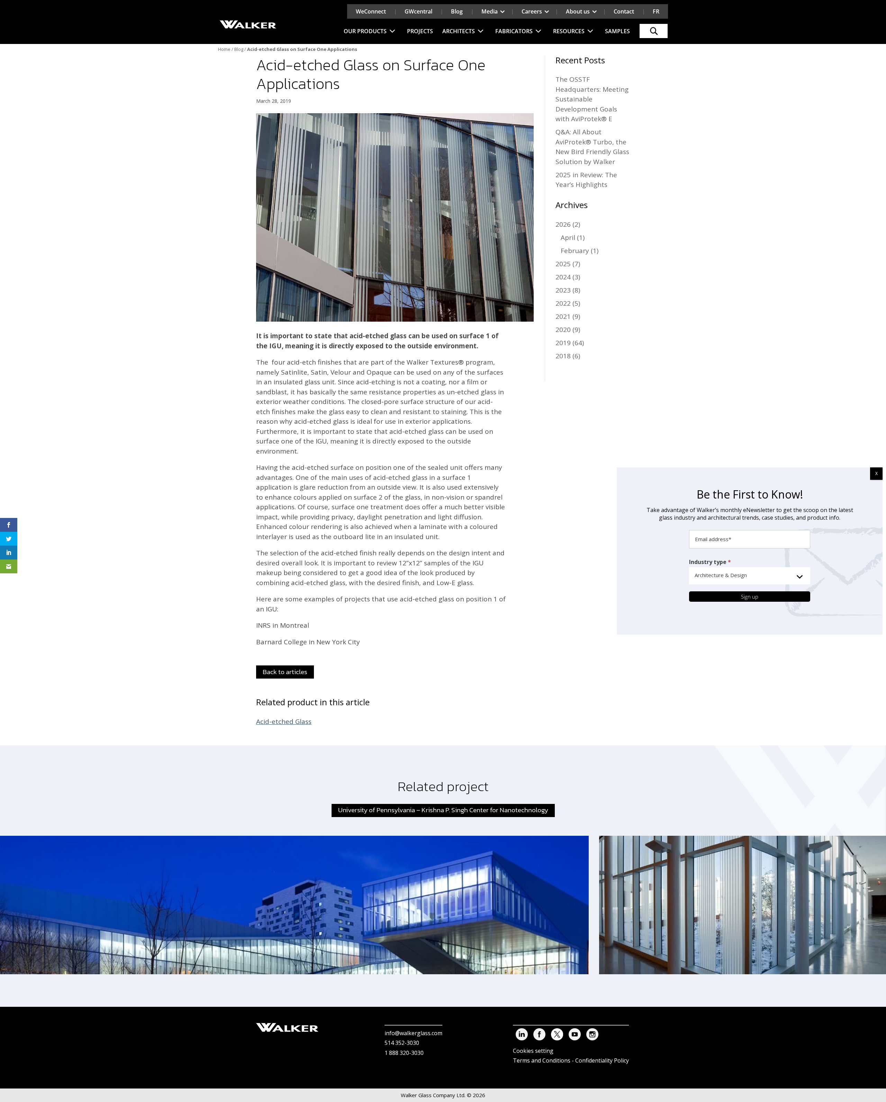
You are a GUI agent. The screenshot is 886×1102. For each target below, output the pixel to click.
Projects (420, 31)
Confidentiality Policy (602, 1060)
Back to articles (285, 672)
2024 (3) (567, 276)
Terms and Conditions (541, 1060)
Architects (458, 31)
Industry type (710, 562)
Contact (624, 11)
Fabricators (514, 31)
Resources (569, 31)
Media (489, 11)
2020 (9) (567, 329)
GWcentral (418, 11)
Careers (532, 11)
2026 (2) (567, 224)
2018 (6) (567, 355)
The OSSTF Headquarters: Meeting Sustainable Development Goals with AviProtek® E (592, 99)
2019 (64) (569, 342)
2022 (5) (567, 303)
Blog (457, 11)
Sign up (749, 596)
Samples (617, 31)
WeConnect (371, 11)
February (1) (579, 250)
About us (578, 11)
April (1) (573, 237)
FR (656, 11)
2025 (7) (567, 263)
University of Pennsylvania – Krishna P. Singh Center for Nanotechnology (443, 810)
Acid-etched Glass (283, 721)
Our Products (365, 31)
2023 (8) (567, 290)
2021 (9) (567, 316)
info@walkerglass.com (413, 1033)
